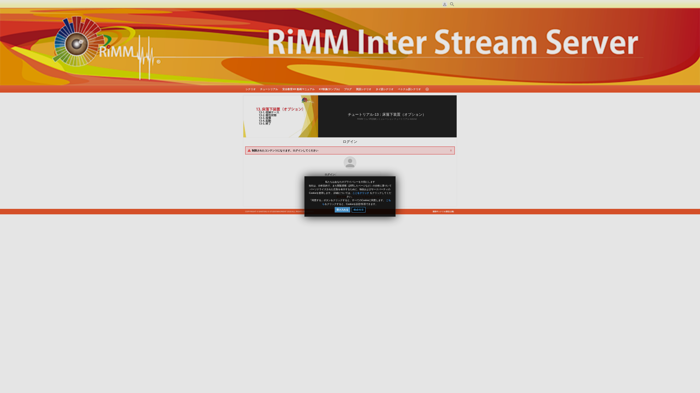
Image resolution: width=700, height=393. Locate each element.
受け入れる (342, 209)
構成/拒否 (358, 209)
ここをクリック (361, 193)
